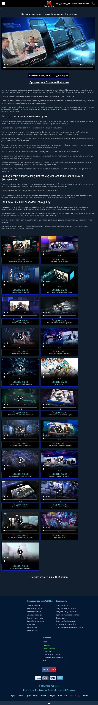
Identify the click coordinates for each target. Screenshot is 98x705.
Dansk (60, 696)
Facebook (45, 669)
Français (20, 696)
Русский (85, 696)
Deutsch (43, 696)
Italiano (35, 696)
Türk (70, 696)
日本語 (77, 696)
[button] (20, 247)
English (13, 696)
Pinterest (53, 669)
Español (28, 696)
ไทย (65, 696)
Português (52, 696)
